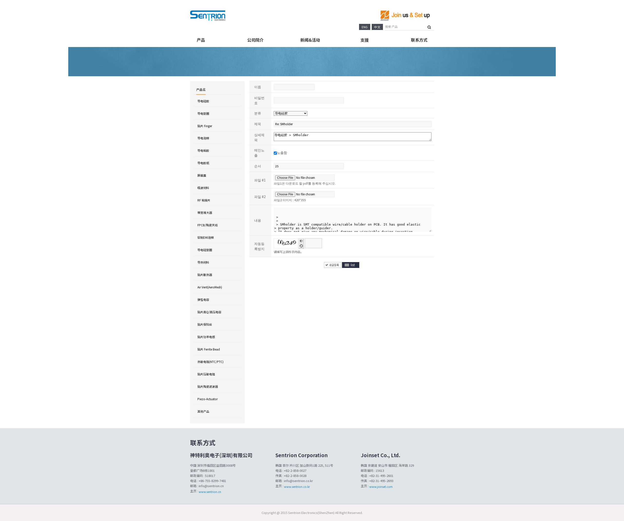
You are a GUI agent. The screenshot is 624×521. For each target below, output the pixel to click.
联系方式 (419, 40)
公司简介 (255, 40)
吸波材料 (203, 188)
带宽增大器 (204, 212)
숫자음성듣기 (301, 241)
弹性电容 (203, 299)
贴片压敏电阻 (206, 374)
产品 (201, 40)
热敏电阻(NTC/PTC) (210, 362)
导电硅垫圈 (204, 250)
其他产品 (203, 411)
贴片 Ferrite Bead (208, 349)
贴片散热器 (204, 275)
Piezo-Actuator (207, 399)
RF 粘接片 (203, 200)
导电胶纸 (203, 163)
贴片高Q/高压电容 (209, 312)
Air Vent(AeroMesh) (209, 287)
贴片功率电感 (206, 337)
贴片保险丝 (204, 324)
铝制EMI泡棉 (205, 237)
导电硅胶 (203, 101)
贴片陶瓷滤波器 (207, 386)
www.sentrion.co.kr (297, 486)
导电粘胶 (203, 150)
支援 (365, 40)
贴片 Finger (204, 125)
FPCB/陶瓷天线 (207, 225)
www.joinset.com (381, 486)
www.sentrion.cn (210, 492)
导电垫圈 (203, 113)
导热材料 (203, 262)
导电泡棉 (203, 138)
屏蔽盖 (201, 175)
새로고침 (301, 246)
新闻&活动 (310, 40)
